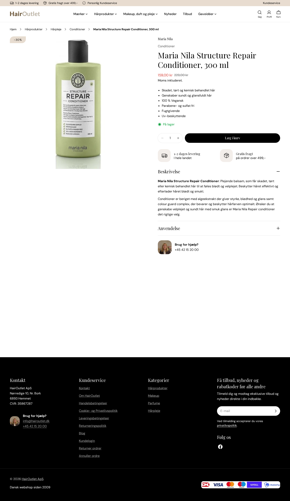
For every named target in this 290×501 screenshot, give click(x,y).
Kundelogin (87, 441)
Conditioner (77, 29)
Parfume (154, 403)
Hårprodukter (33, 29)
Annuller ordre (89, 456)
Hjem (13, 29)
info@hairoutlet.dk (36, 421)
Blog (82, 433)
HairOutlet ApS (32, 479)
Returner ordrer (90, 448)
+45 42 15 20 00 (187, 250)
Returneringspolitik (92, 426)
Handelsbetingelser (93, 403)
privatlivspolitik (227, 425)
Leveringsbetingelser (94, 418)
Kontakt (84, 388)
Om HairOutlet (89, 396)
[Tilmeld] (275, 411)
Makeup (153, 396)
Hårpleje (56, 29)
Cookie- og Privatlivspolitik (98, 411)
